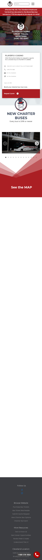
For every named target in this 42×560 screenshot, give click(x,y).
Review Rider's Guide (21, 539)
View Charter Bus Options (21, 517)
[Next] (37, 143)
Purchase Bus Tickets (21, 507)
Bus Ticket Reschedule (21, 510)
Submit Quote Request (21, 514)
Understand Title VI (21, 542)
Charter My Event (21, 521)
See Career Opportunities (21, 535)
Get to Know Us (21, 532)
